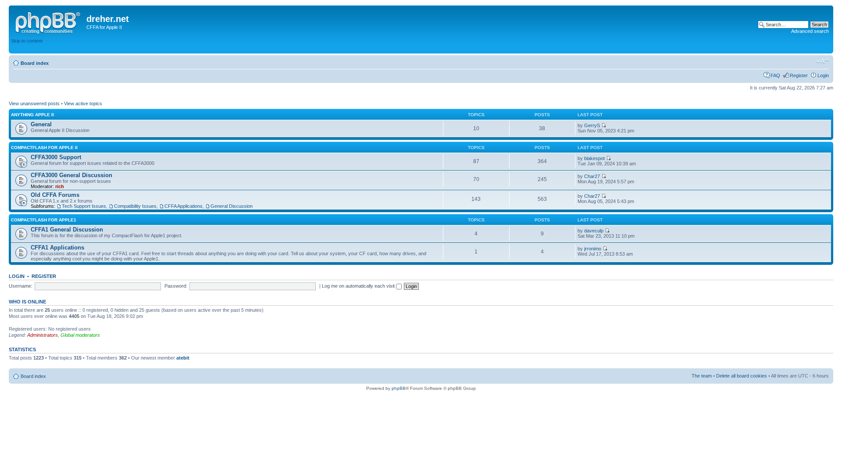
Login (823, 75)
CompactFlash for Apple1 (43, 219)
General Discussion (231, 206)
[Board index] (48, 21)
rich (59, 186)
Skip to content (27, 40)
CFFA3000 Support (56, 157)
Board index (35, 63)
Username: (20, 286)
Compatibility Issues (135, 206)
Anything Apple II (32, 114)
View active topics (83, 103)
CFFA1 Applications (57, 247)
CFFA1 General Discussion (67, 229)
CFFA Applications (183, 206)
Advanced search (810, 31)
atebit (182, 357)
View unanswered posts (34, 103)
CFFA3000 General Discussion (71, 175)
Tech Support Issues (84, 206)
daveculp (593, 230)
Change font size (822, 61)
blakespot (594, 158)
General (41, 124)
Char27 (592, 176)
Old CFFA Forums (55, 195)
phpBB (399, 388)
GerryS (592, 125)
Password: (175, 286)
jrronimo (592, 248)
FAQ (775, 75)
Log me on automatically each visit (359, 286)
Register (799, 75)
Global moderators (80, 335)
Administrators (42, 335)
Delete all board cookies (741, 375)
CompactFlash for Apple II (44, 147)
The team (702, 375)
